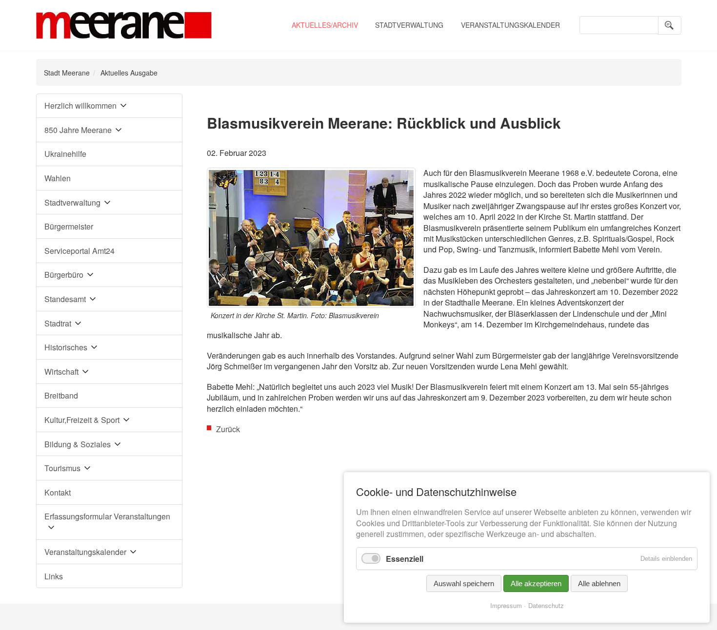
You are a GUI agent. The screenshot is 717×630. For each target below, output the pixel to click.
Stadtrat (57, 323)
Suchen (669, 25)
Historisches (65, 347)
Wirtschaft (61, 371)
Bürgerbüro (63, 274)
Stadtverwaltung (409, 25)
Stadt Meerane (67, 72)
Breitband (61, 395)
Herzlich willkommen (80, 105)
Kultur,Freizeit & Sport (82, 419)
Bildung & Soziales (77, 444)
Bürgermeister (68, 226)
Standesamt (65, 299)
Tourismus (62, 468)
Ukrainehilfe (65, 153)
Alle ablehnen (599, 583)
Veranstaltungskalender (510, 25)
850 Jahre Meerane (78, 129)
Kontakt (57, 492)
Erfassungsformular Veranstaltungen (107, 516)
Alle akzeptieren (536, 583)
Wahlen (57, 178)
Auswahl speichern (464, 583)
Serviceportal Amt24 (79, 250)
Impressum (506, 605)
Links (53, 576)
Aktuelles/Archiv (325, 25)
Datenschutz (546, 605)
